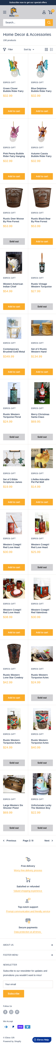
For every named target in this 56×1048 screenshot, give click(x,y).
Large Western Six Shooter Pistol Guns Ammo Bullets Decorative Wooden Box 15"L (14, 806)
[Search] (49, 22)
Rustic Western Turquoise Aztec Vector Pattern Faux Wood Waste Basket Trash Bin (42, 741)
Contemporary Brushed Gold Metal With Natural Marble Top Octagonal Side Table (14, 350)
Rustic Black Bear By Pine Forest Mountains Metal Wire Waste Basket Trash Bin (41, 220)
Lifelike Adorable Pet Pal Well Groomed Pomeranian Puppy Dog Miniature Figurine (41, 480)
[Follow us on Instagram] (11, 1012)
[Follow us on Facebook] (5, 1012)
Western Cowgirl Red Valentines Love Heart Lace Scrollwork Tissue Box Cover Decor (41, 611)
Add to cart (14, 111)
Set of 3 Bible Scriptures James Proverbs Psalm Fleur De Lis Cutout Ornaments (13, 480)
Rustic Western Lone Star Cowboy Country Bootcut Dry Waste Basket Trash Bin (13, 676)
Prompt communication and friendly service (28, 911)
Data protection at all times (28, 931)
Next (46, 840)
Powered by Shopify (12, 1041)
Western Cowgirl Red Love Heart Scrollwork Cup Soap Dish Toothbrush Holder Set (13, 611)
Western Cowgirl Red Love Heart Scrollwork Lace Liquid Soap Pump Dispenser (41, 546)
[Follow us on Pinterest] (17, 1012)
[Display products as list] (51, 49)
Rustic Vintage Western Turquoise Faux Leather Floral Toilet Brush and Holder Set (41, 285)
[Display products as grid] (46, 49)
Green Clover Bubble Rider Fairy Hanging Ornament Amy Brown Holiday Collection (14, 89)
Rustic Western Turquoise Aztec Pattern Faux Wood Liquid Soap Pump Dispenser (13, 741)
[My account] (44, 12)
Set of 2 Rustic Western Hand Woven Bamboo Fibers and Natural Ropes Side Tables (41, 350)
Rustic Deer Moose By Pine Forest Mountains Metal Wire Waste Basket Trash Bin (13, 220)
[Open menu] (4, 12)
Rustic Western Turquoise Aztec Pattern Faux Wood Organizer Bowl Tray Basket (41, 676)
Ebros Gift (9, 82)
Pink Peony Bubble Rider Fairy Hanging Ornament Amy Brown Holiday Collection (14, 155)
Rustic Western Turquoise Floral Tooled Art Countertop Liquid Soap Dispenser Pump (13, 415)
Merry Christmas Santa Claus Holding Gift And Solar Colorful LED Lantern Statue (41, 415)
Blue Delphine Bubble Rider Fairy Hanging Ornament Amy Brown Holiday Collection (42, 89)
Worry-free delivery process (28, 870)
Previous (11, 840)
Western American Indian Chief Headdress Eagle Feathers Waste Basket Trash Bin (13, 285)
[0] (50, 12)
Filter (10, 49)
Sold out (14, 241)
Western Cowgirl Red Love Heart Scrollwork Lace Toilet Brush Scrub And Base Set (13, 546)
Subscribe (13, 993)
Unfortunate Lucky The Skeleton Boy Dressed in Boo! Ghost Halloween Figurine (41, 806)
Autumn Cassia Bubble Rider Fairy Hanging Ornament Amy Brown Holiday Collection (42, 155)
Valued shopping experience (28, 890)
